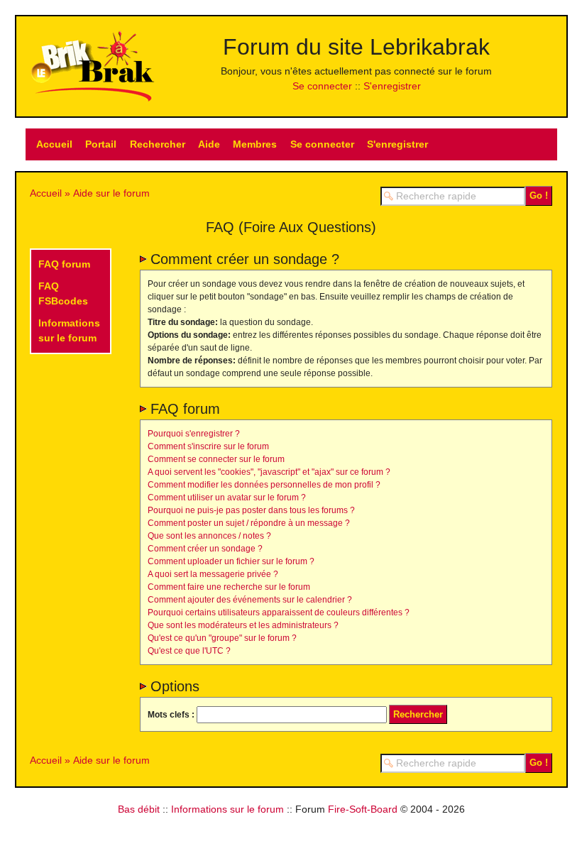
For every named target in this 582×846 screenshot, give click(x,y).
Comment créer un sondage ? (205, 549)
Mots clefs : (171, 715)
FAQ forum (64, 264)
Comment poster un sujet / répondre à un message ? (249, 523)
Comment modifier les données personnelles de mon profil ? (264, 485)
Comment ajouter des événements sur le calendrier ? (250, 600)
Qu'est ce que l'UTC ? (189, 651)
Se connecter (322, 86)
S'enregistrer (392, 86)
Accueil (54, 144)
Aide (209, 144)
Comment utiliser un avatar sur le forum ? (227, 497)
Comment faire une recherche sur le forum (229, 587)
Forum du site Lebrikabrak (356, 47)
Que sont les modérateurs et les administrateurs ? (243, 625)
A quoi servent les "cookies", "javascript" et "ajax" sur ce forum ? (269, 472)
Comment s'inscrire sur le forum (208, 446)
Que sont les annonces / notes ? (209, 536)
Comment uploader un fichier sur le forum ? (231, 561)
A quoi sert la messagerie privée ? (213, 574)
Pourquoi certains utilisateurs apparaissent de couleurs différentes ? (279, 612)
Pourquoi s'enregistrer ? (194, 434)
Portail (100, 144)
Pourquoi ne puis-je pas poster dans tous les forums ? (251, 510)
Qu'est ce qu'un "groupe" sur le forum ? (222, 638)
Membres (255, 144)
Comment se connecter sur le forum (216, 459)
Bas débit (139, 809)
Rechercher (157, 144)
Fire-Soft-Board (362, 809)
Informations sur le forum (227, 809)
